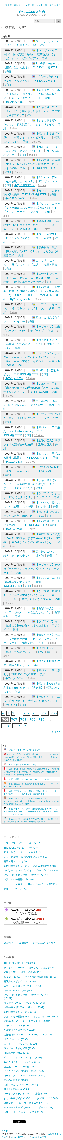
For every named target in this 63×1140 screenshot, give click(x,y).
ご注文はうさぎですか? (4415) (20, 1030)
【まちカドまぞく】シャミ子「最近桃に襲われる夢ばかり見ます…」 (31, 484)
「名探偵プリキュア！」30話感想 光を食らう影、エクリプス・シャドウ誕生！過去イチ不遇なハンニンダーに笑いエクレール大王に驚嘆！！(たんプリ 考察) (31, 801)
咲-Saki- (30, 879)
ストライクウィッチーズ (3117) (20, 1043)
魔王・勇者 (50, 264)
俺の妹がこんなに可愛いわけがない (32, 542)
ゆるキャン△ (26, 861)
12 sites (32, 198)
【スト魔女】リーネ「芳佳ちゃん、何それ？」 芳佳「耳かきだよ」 (31, 94)
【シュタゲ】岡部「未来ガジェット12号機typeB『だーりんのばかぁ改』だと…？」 (31, 387)
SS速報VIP (9, 942)
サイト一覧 (41, 5)
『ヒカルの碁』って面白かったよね (21, 765)
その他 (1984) (29, 1066)
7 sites (18, 172)
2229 (17, 726)
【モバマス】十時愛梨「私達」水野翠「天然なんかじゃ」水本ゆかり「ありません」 (31, 291)
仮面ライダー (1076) (15, 1112)
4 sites (13, 546)
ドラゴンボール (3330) (16, 1039)
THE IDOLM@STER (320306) (20, 963)
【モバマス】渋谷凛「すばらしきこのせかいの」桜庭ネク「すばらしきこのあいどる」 (31, 164)
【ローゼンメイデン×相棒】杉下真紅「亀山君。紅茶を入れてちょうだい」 (31, 54)
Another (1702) (37, 1075)
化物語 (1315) (41, 1093)
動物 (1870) (37, 1071)
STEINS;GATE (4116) (40, 1034)
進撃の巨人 (45, 444)
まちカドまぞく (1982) (16, 1071)
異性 (51, 404)
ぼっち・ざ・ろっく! (30, 843)
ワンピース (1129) (43, 1107)
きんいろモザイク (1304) (17, 1098)
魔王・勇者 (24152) (31, 972)
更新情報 (7, 5)
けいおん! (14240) (35, 1002)
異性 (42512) (10, 972)
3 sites (46, 229)
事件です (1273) (12, 1103)
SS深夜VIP (24, 942)
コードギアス (44, 238)
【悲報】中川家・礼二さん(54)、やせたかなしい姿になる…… (32, 779)
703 (36, 713)
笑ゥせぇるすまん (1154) (37, 1103)
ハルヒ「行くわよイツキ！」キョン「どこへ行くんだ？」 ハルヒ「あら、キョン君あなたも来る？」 (31, 357)
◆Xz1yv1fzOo (14, 378)
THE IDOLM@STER (45, 67)
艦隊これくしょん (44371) (42, 967)
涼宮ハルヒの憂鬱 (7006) (17, 1016)
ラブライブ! (37, 330)
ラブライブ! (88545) (14, 967)
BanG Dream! (35, 884)
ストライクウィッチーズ (26, 98)
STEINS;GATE (39, 391)
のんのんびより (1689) (16, 1080)
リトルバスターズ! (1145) (17, 1107)
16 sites (36, 141)
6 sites (42, 185)
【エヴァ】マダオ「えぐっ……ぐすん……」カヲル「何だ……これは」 (31, 277)
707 (14, 719)
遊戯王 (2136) (11, 1066)
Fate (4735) (24, 1025)
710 (41, 719)
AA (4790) (9, 1025)
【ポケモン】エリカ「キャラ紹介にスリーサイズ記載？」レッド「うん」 (31, 207)
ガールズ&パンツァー (46, 870)
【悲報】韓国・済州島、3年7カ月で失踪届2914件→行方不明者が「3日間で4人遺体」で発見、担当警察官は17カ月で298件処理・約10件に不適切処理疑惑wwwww (31, 772)
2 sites (13, 312)
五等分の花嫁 (11, 857)
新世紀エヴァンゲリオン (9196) (20, 1012)
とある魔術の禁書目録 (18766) (41, 976)
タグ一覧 (29, 5)
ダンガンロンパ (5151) (46, 1016)
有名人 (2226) (11, 1062)
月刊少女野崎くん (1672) (17, 1089)
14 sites (30, 378)
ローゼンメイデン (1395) (17, 1093)
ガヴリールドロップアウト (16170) (22, 986)
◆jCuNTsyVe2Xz (20, 299)
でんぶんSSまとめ (31, 11)
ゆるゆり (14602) (13, 1002)
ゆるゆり (24, 229)
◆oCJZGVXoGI (15, 198)
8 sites (38, 585)
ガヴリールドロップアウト (18, 870)
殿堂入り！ (55, 5)
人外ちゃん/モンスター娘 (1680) (21, 1084)
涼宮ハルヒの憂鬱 (13, 879)
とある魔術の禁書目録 (44, 866)
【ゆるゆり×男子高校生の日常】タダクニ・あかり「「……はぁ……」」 (31, 225)
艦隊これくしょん (33, 515)
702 (27, 713)
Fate (41, 652)
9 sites (13, 128)
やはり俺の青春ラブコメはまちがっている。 (27, 875)
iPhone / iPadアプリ (39, 1137)
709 (32, 719)
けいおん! (44, 506)
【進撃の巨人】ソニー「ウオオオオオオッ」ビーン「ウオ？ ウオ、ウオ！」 (31, 638)
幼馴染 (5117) (11, 1021)
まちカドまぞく (45, 124)
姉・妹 (40, 555)
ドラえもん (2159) (31, 1062)
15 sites (30, 529)
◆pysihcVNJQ (14, 102)
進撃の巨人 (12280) (14, 1007)
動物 (6, 888)
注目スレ (18, 5)
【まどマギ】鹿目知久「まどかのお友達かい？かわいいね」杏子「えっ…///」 (31, 595)
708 (23, 719)
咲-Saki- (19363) (12, 976)
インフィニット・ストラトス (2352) (23, 1057)
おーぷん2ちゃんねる (44, 942)
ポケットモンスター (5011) (36, 1021)
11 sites (30, 461)
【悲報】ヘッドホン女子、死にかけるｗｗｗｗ (26, 750)
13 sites (38, 299)
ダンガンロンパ (47, 181)
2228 (6, 726)
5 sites (30, 102)
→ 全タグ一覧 (19, 888)
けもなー (33, 847)
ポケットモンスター (29, 211)
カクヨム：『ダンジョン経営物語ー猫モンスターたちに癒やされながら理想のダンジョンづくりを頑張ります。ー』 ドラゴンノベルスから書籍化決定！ (31, 757)
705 (54, 713)
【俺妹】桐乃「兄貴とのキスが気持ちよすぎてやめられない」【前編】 (31, 538)
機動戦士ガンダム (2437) (17, 1052)
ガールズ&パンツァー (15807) (19, 990)
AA (35, 45)
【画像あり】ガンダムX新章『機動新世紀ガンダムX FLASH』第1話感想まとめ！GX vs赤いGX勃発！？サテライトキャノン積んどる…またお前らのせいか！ (31, 811)
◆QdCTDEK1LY (24, 185)
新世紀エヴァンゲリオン (29, 281)
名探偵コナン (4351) (15, 1034)
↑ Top (56, 732)
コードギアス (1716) (15, 1075)
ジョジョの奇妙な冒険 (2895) (19, 1048)
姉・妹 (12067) (36, 1007)
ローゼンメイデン (27, 58)
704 (45, 713)
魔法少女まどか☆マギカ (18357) (21, 981)
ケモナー (19, 321)
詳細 (43, 45)
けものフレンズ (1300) (46, 1098)
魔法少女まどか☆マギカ (36, 599)
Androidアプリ (18, 1137)
